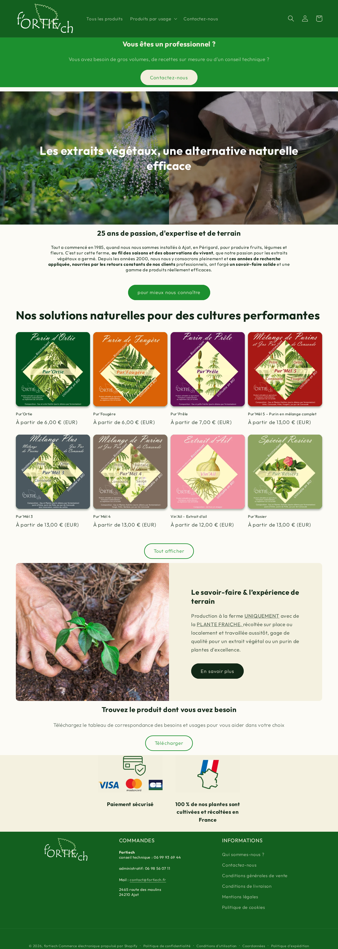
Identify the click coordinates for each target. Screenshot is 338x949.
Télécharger (169, 743)
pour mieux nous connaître (169, 292)
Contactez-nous (169, 78)
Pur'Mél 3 (24, 516)
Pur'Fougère (104, 414)
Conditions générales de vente (255, 875)
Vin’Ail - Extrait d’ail (189, 516)
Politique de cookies (243, 907)
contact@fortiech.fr (148, 879)
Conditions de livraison (247, 886)
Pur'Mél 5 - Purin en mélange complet (282, 414)
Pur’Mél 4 (102, 516)
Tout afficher (169, 551)
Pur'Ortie (24, 414)
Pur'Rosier (257, 516)
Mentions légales (240, 896)
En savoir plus (217, 671)
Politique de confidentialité (167, 946)
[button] (153, 18)
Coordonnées (253, 946)
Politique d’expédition (290, 946)
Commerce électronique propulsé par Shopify (98, 946)
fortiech (51, 946)
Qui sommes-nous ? (243, 854)
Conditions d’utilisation (216, 946)
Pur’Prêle (179, 414)
